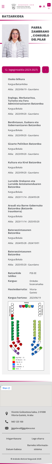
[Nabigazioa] (3, 7)
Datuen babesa (13, 449)
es (49, 8)
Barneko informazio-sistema (37, 447)
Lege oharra (38, 438)
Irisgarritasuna (13, 438)
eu (49, 5)
